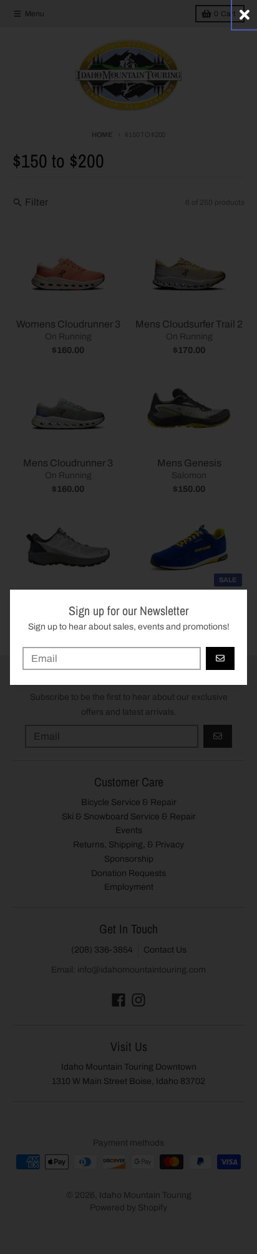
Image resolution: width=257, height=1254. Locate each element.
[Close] (244, 14)
